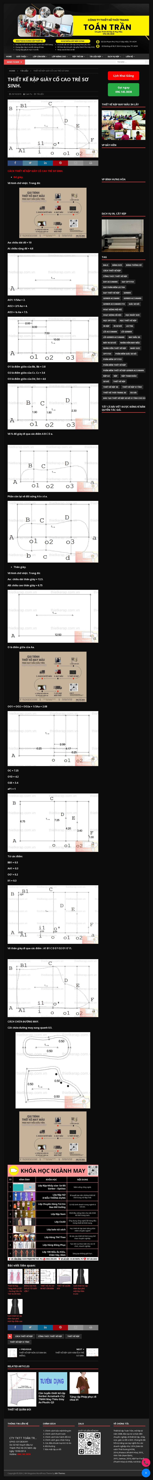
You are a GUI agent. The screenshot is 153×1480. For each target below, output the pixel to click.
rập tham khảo (129, 376)
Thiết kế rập (73, 1336)
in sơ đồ (118, 326)
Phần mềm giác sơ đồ (125, 353)
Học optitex (109, 320)
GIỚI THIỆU (21, 56)
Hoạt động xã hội (112, 315)
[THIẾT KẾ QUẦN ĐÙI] (22, 1389)
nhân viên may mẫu (130, 342)
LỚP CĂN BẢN (39, 56)
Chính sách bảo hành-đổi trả (58, 1437)
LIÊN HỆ (129, 56)
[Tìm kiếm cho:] (130, 61)
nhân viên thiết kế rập (114, 348)
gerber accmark (111, 298)
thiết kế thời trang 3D (114, 392)
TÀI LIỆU (40, 94)
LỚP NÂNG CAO (59, 56)
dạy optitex (128, 282)
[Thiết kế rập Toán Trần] (76, 52)
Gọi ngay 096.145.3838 (123, 90)
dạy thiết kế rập (111, 293)
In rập (106, 326)
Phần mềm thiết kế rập (114, 365)
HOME (9, 56)
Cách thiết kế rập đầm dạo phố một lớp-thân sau (15, 1319)
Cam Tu (28, 94)
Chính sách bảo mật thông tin (58, 1430)
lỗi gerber (126, 331)
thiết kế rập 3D (110, 387)
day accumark (110, 282)
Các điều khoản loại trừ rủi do (58, 1443)
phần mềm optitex (112, 359)
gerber (127, 293)
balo (105, 265)
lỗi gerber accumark (113, 337)
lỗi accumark (110, 331)
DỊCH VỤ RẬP (113, 56)
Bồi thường (50, 1446)
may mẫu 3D (134, 337)
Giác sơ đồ (134, 304)
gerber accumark (132, 298)
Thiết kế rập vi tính (19, 1342)
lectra (129, 326)
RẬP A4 (106, 376)
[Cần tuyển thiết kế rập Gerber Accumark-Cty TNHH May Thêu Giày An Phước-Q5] (53, 1381)
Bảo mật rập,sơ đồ (53, 1449)
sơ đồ (106, 381)
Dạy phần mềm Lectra (114, 287)
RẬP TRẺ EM (77, 56)
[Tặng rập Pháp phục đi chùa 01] (84, 1383)
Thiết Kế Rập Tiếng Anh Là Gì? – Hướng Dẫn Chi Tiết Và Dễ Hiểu (15, 1290)
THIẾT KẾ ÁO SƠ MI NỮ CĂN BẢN (47, 1287)
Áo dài (133, 392)
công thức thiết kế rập (50, 1336)
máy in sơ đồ (109, 342)
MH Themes (60, 1473)
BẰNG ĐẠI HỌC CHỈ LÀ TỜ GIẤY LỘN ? (30, 1288)
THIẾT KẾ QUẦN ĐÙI (63, 1287)
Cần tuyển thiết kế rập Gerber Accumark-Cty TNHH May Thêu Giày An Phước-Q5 (52, 1398)
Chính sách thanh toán (55, 1433)
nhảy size (135, 348)
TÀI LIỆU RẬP (95, 56)
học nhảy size (133, 315)
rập (115, 376)
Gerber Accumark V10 (114, 304)
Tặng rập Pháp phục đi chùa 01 (83, 1398)
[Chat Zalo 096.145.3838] (146, 1473)
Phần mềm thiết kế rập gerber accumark (123, 370)
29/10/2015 (16, 94)
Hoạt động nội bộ (112, 309)
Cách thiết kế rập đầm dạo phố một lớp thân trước (80, 1290)
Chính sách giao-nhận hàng (57, 1440)
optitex (107, 353)
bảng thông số (134, 265)
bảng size (117, 265)
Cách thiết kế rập (24, 1336)
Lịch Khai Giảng (123, 75)
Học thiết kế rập (128, 320)
